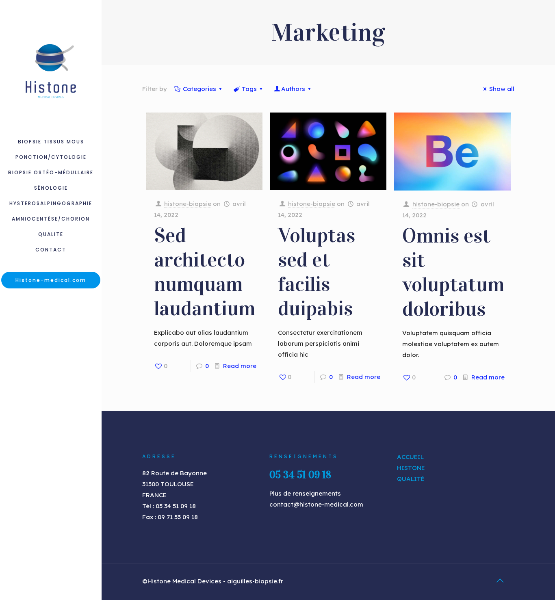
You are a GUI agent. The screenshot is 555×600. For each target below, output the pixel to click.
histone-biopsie (187, 204)
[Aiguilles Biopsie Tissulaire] (51, 67)
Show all (501, 89)
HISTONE (411, 468)
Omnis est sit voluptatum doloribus (453, 272)
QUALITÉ (411, 479)
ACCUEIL (410, 457)
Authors (293, 89)
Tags (249, 89)
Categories (199, 89)
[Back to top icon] (499, 580)
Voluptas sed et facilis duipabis (316, 272)
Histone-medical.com (50, 280)
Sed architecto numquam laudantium (204, 272)
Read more (239, 366)
